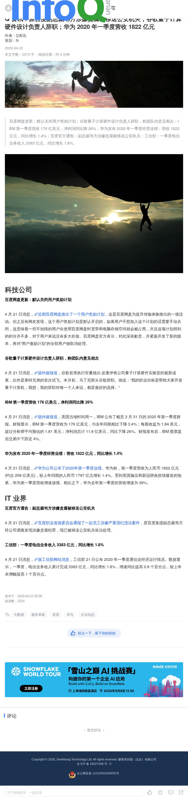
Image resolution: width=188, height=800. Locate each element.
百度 (55, 615)
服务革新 (38, 615)
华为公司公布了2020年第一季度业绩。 (72, 468)
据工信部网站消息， (55, 559)
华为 (70, 615)
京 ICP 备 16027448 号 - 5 (94, 764)
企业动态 (87, 615)
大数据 (19, 615)
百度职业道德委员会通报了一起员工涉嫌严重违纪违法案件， (91, 522)
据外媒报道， (49, 372)
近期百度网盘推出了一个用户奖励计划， (73, 314)
